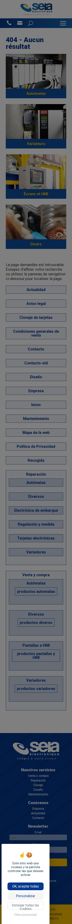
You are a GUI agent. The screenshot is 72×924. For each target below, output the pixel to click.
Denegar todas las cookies (25, 906)
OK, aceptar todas (25, 886)
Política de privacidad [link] (25, 914)
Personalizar (25, 896)
